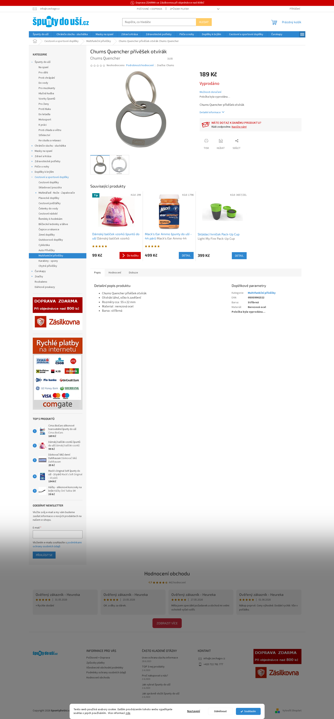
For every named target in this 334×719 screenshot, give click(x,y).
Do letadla (44, 114)
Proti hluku (45, 109)
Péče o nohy (42, 167)
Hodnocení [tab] (115, 273)
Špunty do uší (42, 62)
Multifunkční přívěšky (51, 256)
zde (128, 713)
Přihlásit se (44, 555)
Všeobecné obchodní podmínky (104, 668)
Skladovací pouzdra (50, 188)
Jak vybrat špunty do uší (156, 685)
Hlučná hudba (46, 93)
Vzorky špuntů (47, 99)
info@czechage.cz (214, 658)
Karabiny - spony (48, 261)
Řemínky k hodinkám (50, 219)
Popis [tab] (97, 273)
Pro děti (43, 73)
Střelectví (44, 135)
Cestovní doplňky (49, 182)
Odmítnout (220, 711)
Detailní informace (210, 112)
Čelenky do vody (48, 209)
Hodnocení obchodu (167, 573)
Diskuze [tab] (133, 273)
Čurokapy (40, 271)
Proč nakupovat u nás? (155, 676)
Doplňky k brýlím (44, 172)
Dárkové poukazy (45, 287)
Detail (186, 255)
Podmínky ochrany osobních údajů (106, 673)
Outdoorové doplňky (51, 240)
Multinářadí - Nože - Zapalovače (57, 193)
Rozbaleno (41, 282)
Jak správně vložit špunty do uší (160, 694)
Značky (39, 277)
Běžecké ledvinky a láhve (53, 224)
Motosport (45, 120)
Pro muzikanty (47, 88)
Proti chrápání (47, 78)
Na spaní (43, 67)
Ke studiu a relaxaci (50, 140)
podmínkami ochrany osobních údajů (57, 544)
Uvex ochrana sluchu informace (160, 658)
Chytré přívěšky (48, 266)
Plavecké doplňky (49, 198)
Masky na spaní (43, 151)
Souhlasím (250, 711)
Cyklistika (44, 245)
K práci (43, 125)
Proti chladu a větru (50, 130)
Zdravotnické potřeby (47, 161)
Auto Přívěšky (47, 250)
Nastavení (193, 711)
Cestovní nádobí (48, 214)
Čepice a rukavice (49, 229)
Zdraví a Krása (43, 156)
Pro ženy (44, 104)
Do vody (43, 83)
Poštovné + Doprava (149, 9)
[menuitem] (40, 34)
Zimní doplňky (47, 235)
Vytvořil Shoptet (292, 711)
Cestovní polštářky (50, 203)
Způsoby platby (179, 9)
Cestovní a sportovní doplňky (52, 177)
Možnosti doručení (210, 92)
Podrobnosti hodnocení (140, 65)
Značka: (165, 65)
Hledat (204, 22)
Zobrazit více (167, 623)
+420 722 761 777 (213, 664)
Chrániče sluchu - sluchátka (50, 146)
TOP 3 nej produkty (153, 667)
